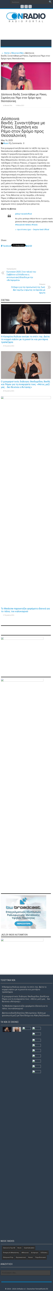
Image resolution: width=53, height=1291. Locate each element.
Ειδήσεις (44, 1253)
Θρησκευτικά (21, 1257)
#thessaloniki (20, 225)
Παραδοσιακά (40, 1257)
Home (7, 53)
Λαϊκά (30, 1257)
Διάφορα (34, 1253)
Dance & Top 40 (9, 1248)
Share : (4, 240)
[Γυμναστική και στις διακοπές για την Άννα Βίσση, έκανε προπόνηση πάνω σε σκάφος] (36, 1041)
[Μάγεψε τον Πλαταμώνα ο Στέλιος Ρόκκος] (36, 1073)
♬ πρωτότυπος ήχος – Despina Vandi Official (32, 230)
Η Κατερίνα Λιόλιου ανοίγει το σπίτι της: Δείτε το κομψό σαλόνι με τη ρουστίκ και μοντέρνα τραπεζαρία (25, 339)
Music (5, 143)
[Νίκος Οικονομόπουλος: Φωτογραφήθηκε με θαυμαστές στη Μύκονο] (36, 1035)
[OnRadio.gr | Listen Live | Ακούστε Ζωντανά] (26, 20)
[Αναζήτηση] (50, 2)
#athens (28, 225)
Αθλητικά (25, 1253)
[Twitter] (26, 6)
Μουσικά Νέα (17, 53)
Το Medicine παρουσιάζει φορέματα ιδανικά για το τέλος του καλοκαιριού (25, 610)
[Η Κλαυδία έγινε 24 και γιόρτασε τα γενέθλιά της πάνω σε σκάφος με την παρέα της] (36, 1056)
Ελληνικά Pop (8, 1257)
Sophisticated (29, 1248)
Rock (19, 1248)
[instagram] (30, 6)
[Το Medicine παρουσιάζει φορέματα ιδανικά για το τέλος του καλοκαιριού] (26, 1132)
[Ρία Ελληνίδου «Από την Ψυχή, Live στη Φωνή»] (36, 1062)
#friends (35, 225)
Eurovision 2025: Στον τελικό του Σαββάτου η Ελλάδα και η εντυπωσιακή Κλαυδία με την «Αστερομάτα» (21, 274)
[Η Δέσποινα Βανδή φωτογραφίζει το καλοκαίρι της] (36, 1046)
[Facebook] (22, 6)
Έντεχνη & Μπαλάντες (11, 1253)
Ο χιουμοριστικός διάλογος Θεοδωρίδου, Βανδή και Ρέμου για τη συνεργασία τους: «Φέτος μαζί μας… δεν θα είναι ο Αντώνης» (25, 384)
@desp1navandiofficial (23, 214)
